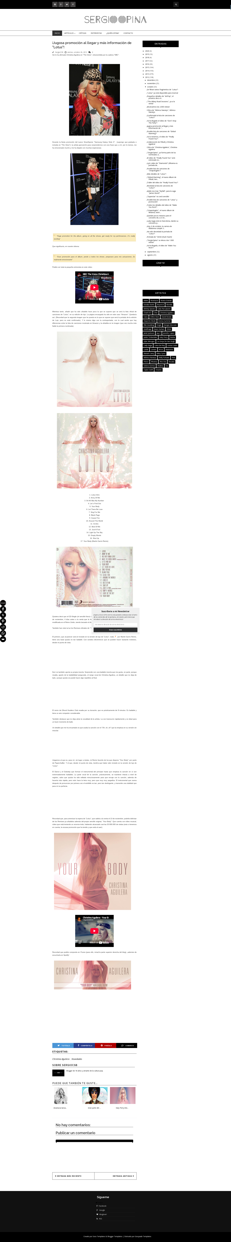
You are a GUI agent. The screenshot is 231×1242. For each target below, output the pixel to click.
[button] (115, 611)
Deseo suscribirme (115, 630)
